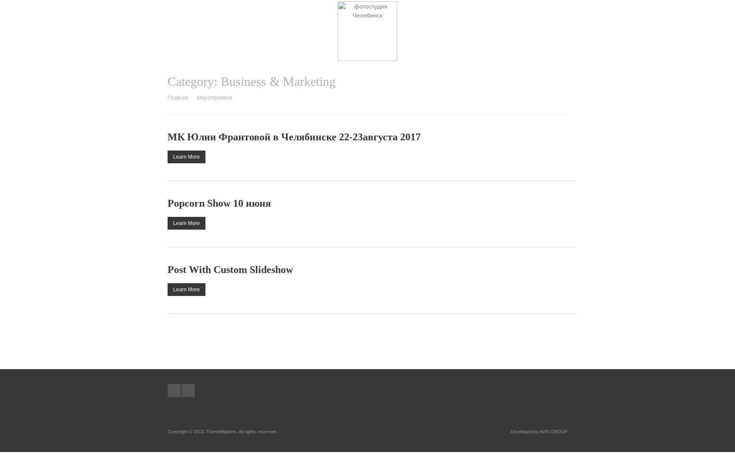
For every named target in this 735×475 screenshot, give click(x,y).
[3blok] (174, 390)
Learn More (186, 157)
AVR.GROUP (553, 431)
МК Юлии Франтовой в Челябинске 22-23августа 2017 (294, 136)
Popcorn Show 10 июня (219, 203)
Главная (178, 97)
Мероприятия (214, 97)
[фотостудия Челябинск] (367, 58)
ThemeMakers (221, 431)
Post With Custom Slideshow (230, 269)
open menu (566, 15)
